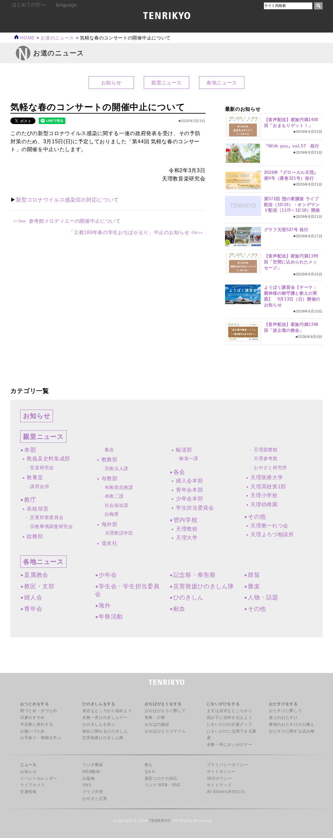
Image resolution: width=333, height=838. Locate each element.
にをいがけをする (223, 704)
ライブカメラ (32, 785)
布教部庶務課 (119, 487)
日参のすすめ (32, 717)
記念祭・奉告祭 (194, 575)
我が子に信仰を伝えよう (229, 717)
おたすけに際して (285, 710)
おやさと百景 (94, 798)
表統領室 (37, 508)
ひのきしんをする (98, 704)
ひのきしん (188, 597)
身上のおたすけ (283, 717)
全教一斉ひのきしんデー (104, 717)
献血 (179, 609)
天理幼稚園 (263, 504)
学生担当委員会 (195, 507)
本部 (30, 450)
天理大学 (187, 537)
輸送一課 (188, 458)
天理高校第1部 (268, 486)
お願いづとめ (32, 731)
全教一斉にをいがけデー (229, 744)
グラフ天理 (92, 791)
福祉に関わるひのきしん (104, 731)
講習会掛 (39, 486)
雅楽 (254, 586)
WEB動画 (91, 771)
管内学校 (185, 520)
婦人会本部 (189, 480)
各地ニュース (221, 82)
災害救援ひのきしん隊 (203, 586)
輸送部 (184, 450)
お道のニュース (57, 37)
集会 (109, 449)
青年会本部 (189, 490)
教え (149, 764)
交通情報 (28, 791)
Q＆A (150, 771)
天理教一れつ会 (269, 525)
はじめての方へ (29, 4)
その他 (257, 516)
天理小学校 (263, 495)
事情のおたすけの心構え (291, 724)
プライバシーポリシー (227, 764)
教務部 (109, 459)
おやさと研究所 (270, 467)
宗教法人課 (116, 468)
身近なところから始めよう (107, 710)
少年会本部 (189, 498)
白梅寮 (112, 514)
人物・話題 (263, 597)
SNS (86, 785)
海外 (105, 605)
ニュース (28, 764)
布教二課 (114, 496)
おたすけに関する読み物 (291, 731)
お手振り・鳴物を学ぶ (40, 737)
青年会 (33, 609)
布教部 (109, 478)
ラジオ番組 (92, 764)
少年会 (108, 575)
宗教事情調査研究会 (51, 526)
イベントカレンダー (38, 778)
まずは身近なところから (229, 710)
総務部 (35, 536)
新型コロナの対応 (161, 778)
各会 (179, 472)
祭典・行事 (155, 717)
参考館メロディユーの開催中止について (74, 221)
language (66, 4)
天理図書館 (265, 449)
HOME (27, 37)
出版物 (88, 778)
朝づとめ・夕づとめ (38, 710)
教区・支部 (39, 586)
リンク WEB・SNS (162, 785)
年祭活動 (111, 616)
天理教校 (187, 529)
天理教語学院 (119, 533)
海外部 (109, 524)
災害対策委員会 (46, 517)
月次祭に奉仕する (36, 724)
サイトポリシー (221, 771)
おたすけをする (283, 704)
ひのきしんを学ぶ (98, 724)
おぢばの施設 (157, 724)
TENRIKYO (159, 820)
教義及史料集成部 (48, 458)
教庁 (30, 499)
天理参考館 (265, 458)
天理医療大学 (266, 477)
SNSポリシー (219, 778)
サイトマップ (219, 785)
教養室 (35, 477)
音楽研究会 (42, 467)
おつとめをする (34, 704)
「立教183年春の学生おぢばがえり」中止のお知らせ (129, 232)
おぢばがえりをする (163, 704)
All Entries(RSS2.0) (226, 791)
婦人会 (33, 597)
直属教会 (36, 575)
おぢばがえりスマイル (165, 731)
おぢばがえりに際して (165, 710)
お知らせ (111, 82)
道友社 (109, 543)
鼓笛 (254, 575)
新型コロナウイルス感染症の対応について (67, 200)
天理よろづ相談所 (272, 534)
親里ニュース (166, 82)
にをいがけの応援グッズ (229, 724)
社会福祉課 (116, 505)
